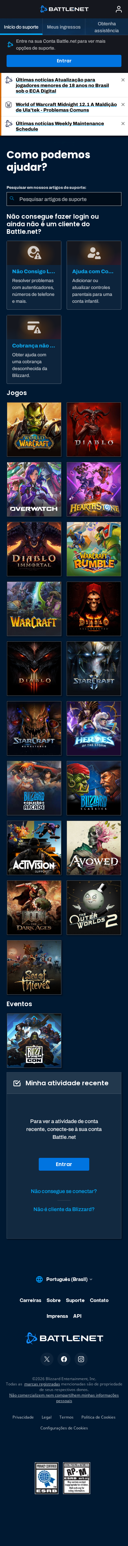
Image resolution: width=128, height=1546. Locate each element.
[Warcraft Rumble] (93, 549)
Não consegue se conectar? (64, 1191)
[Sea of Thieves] (34, 967)
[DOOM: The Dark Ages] (34, 907)
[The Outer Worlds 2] (93, 907)
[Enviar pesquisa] (12, 199)
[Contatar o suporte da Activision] (34, 847)
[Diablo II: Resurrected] (93, 608)
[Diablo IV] (93, 429)
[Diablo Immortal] (34, 549)
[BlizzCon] (34, 1040)
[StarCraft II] (93, 668)
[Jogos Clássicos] (93, 788)
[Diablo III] (34, 668)
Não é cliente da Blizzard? (64, 1209)
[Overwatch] (34, 489)
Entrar (64, 60)
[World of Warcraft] (34, 429)
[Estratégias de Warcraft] (34, 608)
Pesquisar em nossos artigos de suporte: (46, 187)
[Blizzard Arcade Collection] (34, 788)
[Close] (123, 85)
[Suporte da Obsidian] (93, 847)
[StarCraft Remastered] (34, 728)
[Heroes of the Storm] (93, 728)
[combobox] (64, 199)
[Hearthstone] (93, 489)
